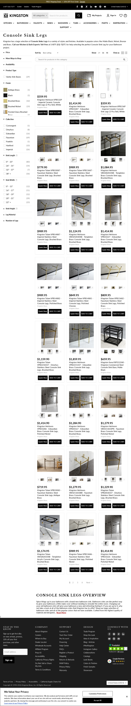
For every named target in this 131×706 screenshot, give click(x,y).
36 (103, 53)
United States (118, 7)
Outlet (19, 7)
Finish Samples (89, 667)
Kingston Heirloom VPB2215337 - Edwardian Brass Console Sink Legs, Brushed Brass (80, 366)
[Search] (78, 15)
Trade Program (36, 7)
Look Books (88, 660)
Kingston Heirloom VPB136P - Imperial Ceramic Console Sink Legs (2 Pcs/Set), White (113, 109)
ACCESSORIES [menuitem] (89, 23)
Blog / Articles (89, 642)
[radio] (74, 95)
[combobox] (61, 15)
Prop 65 (38, 653)
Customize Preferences (97, 694)
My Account (64, 638)
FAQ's (61, 649)
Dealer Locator (41, 642)
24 (99, 53)
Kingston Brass (42, 107)
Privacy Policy (64, 667)
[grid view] (122, 53)
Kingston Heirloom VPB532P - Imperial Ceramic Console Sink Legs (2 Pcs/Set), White (49, 102)
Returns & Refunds (66, 660)
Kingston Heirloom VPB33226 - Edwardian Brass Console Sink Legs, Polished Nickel (111, 558)
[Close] (127, 696)
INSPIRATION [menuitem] (119, 23)
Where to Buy (40, 638)
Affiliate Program (41, 649)
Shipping (62, 656)
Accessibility (40, 656)
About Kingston (41, 631)
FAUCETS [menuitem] (38, 23)
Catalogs (87, 656)
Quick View (43, 113)
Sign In (113, 15)
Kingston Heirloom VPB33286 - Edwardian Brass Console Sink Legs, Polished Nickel (47, 430)
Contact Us (63, 631)
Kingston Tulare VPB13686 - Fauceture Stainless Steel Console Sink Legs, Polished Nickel (81, 558)
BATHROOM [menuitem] (22, 23)
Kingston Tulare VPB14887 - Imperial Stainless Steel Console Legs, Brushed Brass (49, 237)
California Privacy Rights (44, 660)
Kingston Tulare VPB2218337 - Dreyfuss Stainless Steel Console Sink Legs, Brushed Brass (49, 366)
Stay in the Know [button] (11, 628)
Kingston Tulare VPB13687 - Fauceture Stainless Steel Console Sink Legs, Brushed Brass (81, 174)
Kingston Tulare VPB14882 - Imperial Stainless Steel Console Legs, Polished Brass (49, 300)
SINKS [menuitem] (50, 23)
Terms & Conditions (43, 670)
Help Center (64, 645)
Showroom (88, 670)
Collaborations (89, 653)
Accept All (97, 700)
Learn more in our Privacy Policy (16, 703)
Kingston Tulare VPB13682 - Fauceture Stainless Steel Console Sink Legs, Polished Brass (113, 302)
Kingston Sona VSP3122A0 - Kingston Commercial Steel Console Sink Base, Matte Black (113, 366)
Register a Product (66, 653)
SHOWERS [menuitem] (63, 23)
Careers (38, 635)
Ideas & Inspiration (91, 638)
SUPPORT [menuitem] (64, 27)
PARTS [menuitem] (105, 23)
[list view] (126, 53)
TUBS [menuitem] (75, 23)
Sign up (8, 660)
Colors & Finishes (90, 663)
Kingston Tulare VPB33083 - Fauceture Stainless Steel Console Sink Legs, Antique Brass (49, 494)
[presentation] (70, 96)
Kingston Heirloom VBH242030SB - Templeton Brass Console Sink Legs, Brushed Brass (81, 238)
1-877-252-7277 (9, 7)
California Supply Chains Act (51, 682)
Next (88, 582)
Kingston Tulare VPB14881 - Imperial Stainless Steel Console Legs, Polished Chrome (81, 302)
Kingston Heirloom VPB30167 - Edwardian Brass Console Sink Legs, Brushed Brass (79, 430)
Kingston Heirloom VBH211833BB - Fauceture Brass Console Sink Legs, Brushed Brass (80, 494)
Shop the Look (89, 635)
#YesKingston (89, 645)
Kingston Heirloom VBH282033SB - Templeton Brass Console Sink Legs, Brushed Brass (113, 174)
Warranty (63, 670)
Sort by (38, 53)
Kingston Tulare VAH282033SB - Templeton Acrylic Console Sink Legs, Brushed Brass (49, 558)
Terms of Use (8, 682)
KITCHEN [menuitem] (8, 23)
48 (107, 53)
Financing (63, 642)
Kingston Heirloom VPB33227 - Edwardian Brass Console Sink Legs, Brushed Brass (111, 238)
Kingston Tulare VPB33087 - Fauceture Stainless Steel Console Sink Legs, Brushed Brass (49, 174)
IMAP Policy (64, 663)
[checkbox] (18, 76)
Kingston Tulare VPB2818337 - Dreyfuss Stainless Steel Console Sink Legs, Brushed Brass (113, 494)
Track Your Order (66, 635)
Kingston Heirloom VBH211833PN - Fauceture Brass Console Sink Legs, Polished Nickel (112, 430)
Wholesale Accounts (43, 645)
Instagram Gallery (90, 649)
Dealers (26, 7)
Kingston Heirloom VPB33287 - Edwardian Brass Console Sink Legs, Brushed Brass (79, 110)
